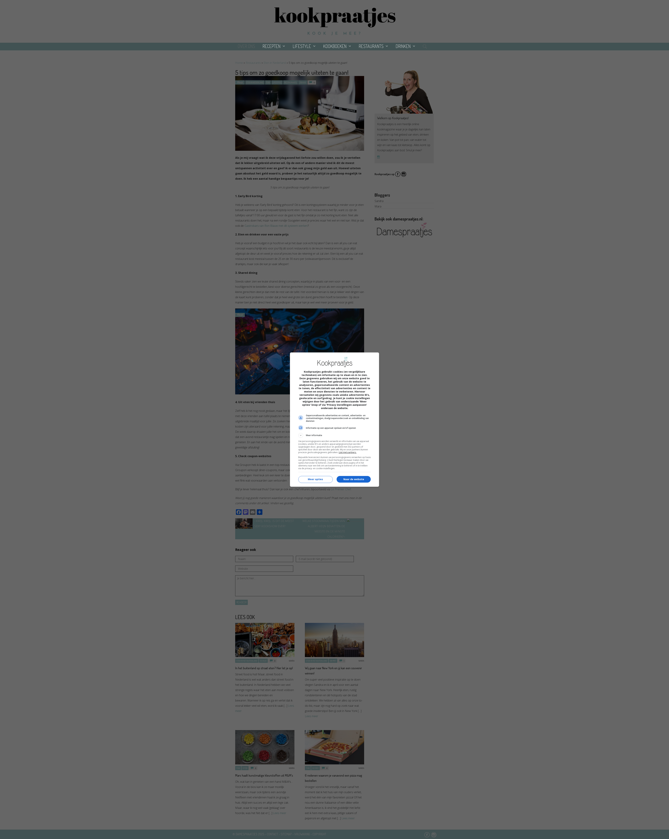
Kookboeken (335, 46)
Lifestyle (302, 46)
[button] (334, 435)
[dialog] (334, 419)
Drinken (403, 46)
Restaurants (371, 46)
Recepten (271, 46)
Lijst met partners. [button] (347, 452)
